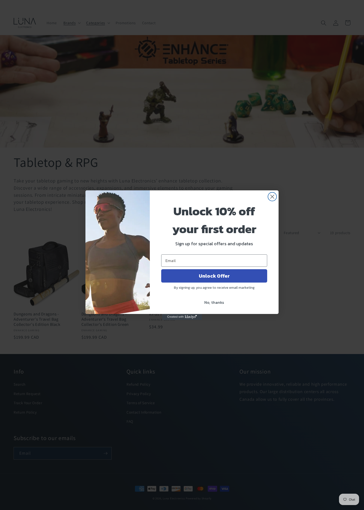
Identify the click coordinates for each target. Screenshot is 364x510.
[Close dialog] (272, 196)
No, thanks (214, 302)
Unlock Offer (214, 276)
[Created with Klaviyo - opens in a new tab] (182, 317)
